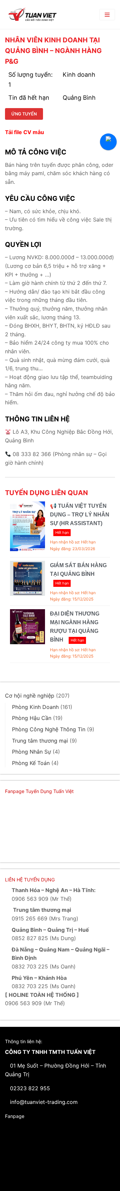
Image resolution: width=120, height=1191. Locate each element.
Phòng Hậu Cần (31, 718)
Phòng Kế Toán (31, 763)
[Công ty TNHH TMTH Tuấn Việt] (32, 14)
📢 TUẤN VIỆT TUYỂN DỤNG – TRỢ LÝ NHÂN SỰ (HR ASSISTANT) (79, 514)
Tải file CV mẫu (24, 132)
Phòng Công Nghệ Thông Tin (48, 729)
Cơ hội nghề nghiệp (29, 695)
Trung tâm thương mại (40, 740)
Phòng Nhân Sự (31, 751)
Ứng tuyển (24, 113)
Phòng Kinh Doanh (35, 707)
